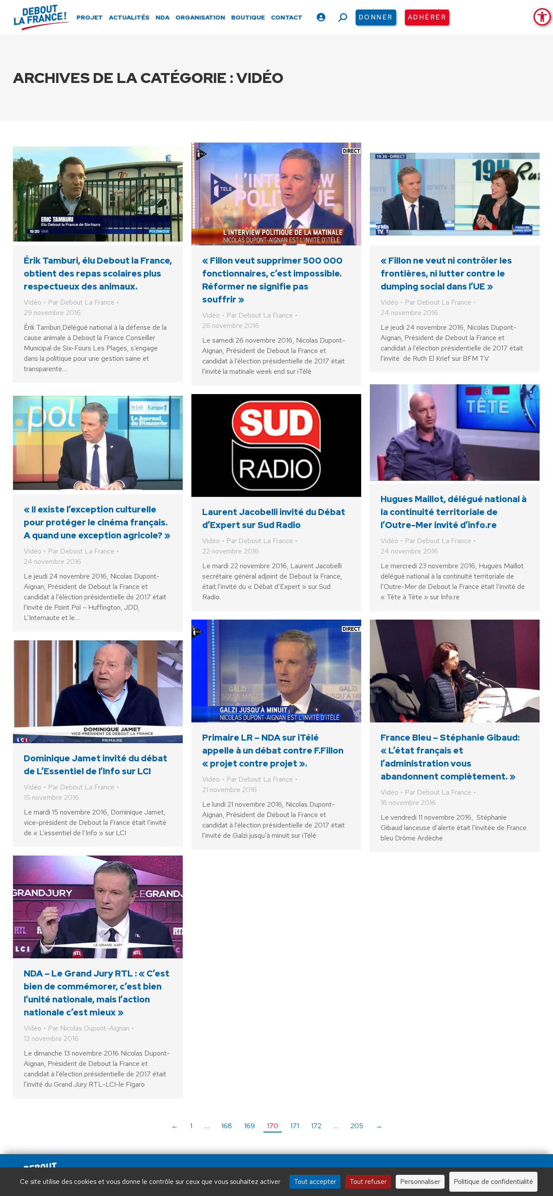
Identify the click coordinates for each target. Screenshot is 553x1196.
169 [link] (249, 1125)
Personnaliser (420, 1181)
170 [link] (272, 1125)
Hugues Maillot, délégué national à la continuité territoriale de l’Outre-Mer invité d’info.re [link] (454, 512)
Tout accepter (315, 1181)
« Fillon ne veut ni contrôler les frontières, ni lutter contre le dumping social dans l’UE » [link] (446, 273)
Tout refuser (368, 1181)
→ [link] (378, 1125)
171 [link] (294, 1125)
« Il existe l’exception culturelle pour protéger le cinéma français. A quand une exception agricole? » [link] (97, 522)
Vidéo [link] (32, 302)
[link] (542, 16)
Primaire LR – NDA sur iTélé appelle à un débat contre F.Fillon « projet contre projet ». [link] (272, 750)
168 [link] (226, 1125)
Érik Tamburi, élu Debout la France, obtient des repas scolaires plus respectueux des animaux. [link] (98, 273)
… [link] (206, 1125)
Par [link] (81, 302)
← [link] (174, 1125)
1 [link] (191, 1125)
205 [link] (356, 1125)
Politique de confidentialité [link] (493, 1181)
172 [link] (316, 1125)
